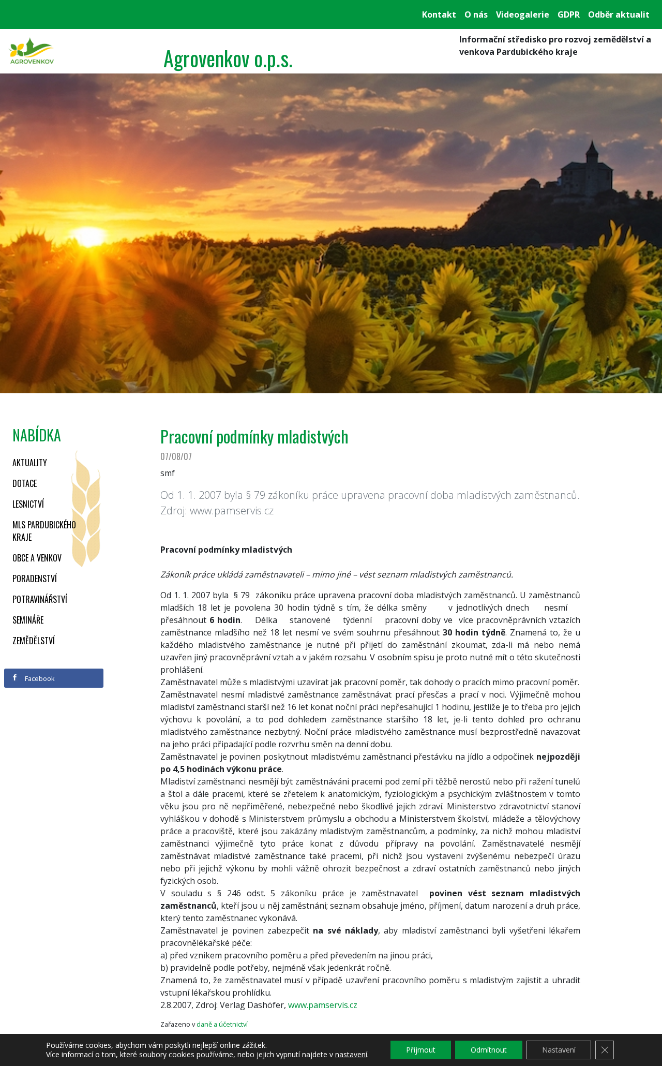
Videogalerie (522, 14)
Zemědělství (33, 640)
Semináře (27, 620)
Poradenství (34, 578)
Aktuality (29, 462)
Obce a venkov (37, 558)
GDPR (569, 14)
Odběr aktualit (619, 14)
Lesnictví (28, 504)
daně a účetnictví (222, 1024)
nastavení (351, 1054)
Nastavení (559, 1050)
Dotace (24, 483)
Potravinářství (39, 599)
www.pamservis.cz (322, 1005)
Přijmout (420, 1050)
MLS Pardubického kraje (44, 531)
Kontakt (439, 14)
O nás (476, 14)
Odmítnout (489, 1050)
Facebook (39, 678)
